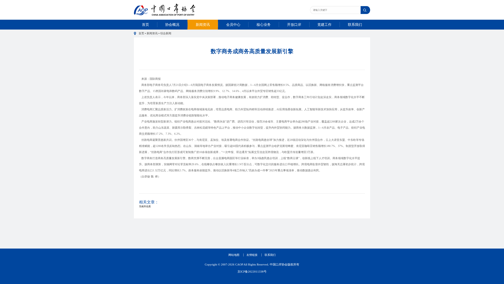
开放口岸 (294, 25)
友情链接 (252, 254)
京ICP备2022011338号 (252, 271)
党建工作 (324, 25)
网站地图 (233, 254)
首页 (145, 25)
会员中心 (233, 25)
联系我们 (355, 25)
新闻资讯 (203, 25)
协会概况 (172, 25)
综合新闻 (165, 33)
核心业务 (264, 25)
